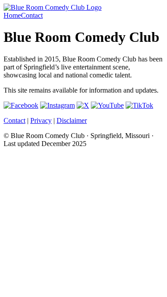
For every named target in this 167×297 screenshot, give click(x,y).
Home (12, 15)
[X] (83, 105)
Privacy (41, 120)
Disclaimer (72, 120)
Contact (32, 15)
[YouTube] (107, 105)
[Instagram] (57, 105)
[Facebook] (21, 105)
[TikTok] (139, 105)
